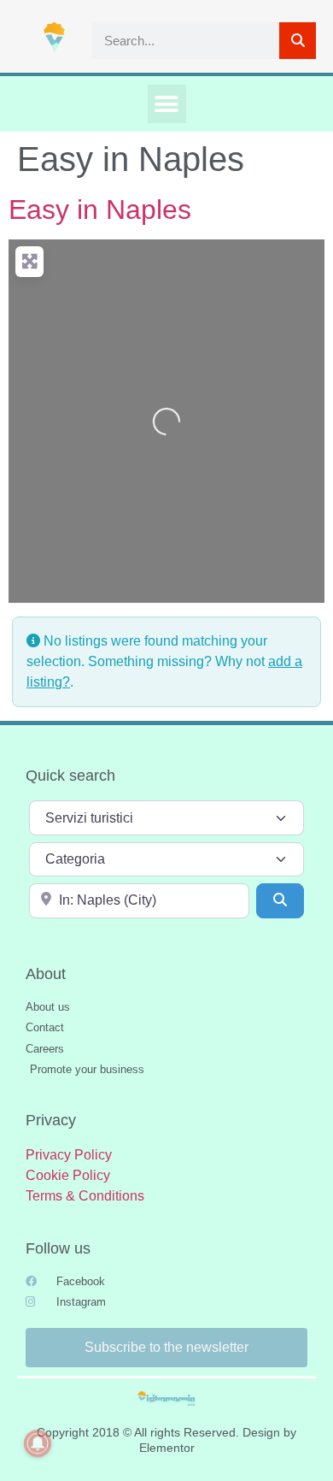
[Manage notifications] (37, 1443)
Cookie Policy (68, 1175)
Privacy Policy (69, 1155)
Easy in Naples (100, 209)
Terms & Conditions (85, 1196)
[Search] (297, 40)
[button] (167, 104)
